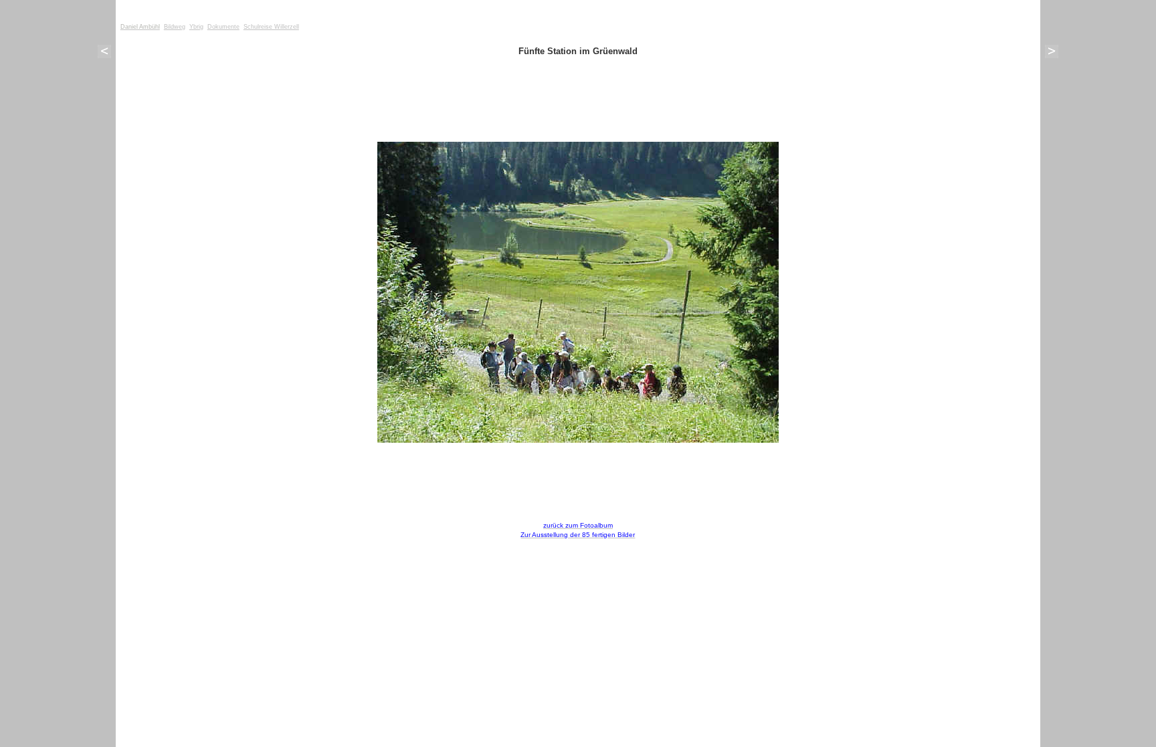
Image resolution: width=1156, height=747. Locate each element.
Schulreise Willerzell (271, 26)
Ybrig (196, 26)
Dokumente (223, 26)
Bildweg (174, 26)
